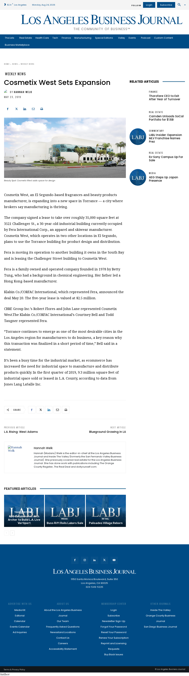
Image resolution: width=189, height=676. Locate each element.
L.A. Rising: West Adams (21, 432)
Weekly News (27, 64)
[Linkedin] (24, 108)
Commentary (156, 131)
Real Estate (156, 112)
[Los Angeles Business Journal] (94, 571)
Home (7, 64)
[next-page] (12, 533)
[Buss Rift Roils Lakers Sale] (65, 511)
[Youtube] (114, 560)
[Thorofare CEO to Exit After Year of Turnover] (138, 96)
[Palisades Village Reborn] (106, 511)
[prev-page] (6, 533)
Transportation (23, 512)
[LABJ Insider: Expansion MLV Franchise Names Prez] (138, 136)
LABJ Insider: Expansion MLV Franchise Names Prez (165, 138)
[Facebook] (7, 108)
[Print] (41, 108)
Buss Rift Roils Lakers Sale (65, 523)
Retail (105, 519)
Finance (153, 92)
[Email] (33, 108)
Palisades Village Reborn (106, 523)
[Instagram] (84, 560)
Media (64, 519)
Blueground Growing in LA (107, 432)
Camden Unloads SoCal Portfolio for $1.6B (166, 118)
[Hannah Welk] (7, 92)
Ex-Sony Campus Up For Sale (166, 158)
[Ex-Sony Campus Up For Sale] (138, 157)
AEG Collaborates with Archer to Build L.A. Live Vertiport (24, 520)
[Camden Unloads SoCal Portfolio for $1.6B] (138, 116)
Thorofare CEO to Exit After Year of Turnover (164, 97)
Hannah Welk (23, 92)
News (15, 64)
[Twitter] (16, 108)
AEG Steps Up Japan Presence (163, 179)
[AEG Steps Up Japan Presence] (138, 177)
